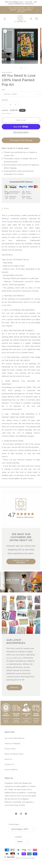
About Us (8, 759)
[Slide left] (15, 68)
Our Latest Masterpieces (14, 738)
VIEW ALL (14, 687)
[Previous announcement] (4, 10)
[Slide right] (26, 68)
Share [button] (6, 208)
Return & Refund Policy (14, 754)
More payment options (21, 132)
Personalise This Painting (21, 140)
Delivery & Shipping (12, 743)
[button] (4, 18)
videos (20, 658)
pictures (9, 658)
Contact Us (9, 764)
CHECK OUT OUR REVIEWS (21, 561)
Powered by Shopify (28, 858)
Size (3, 89)
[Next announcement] (37, 10)
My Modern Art (17, 858)
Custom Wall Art (11, 769)
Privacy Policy (10, 749)
